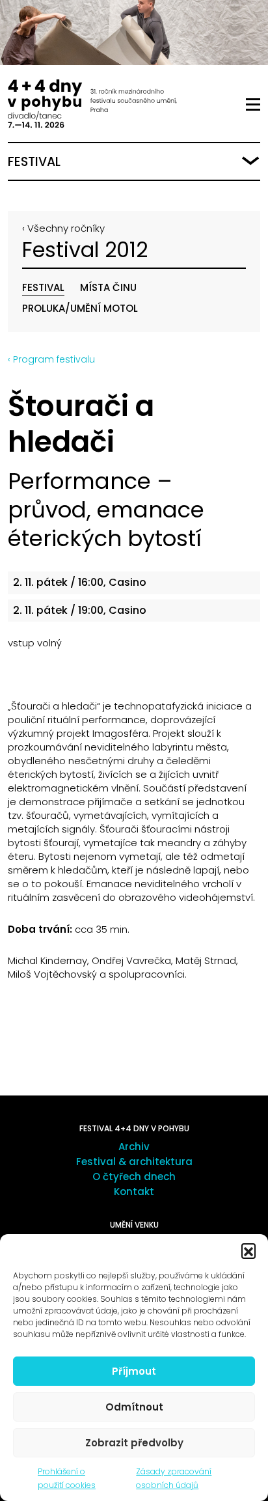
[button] (248, 1250)
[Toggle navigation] (253, 105)
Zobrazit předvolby (134, 1443)
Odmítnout (134, 1407)
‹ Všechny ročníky (63, 228)
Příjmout (134, 1371)
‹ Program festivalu (51, 359)
